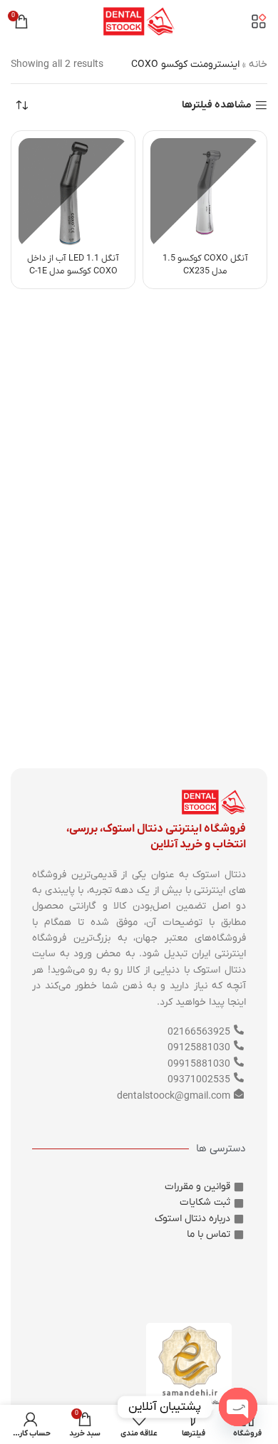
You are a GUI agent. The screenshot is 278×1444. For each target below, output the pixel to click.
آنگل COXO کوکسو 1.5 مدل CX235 (205, 265)
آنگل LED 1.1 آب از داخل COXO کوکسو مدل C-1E (73, 265)
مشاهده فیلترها (217, 106)
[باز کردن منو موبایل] (258, 21)
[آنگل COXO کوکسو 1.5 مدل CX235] (204, 192)
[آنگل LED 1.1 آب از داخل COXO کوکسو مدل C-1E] (73, 192)
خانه (258, 64)
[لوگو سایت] (139, 21)
